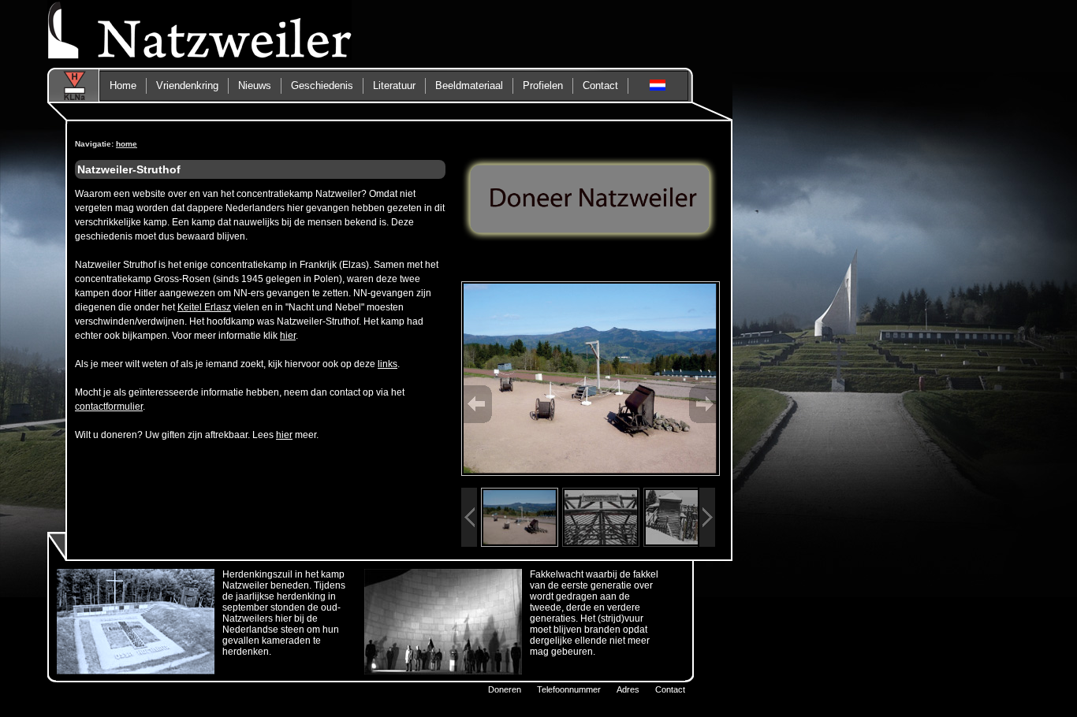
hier (288, 335)
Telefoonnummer (569, 689)
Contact (670, 689)
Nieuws (254, 85)
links (387, 364)
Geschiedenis (322, 85)
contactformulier (109, 406)
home (126, 143)
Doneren (504, 689)
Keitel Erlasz (204, 307)
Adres (628, 689)
